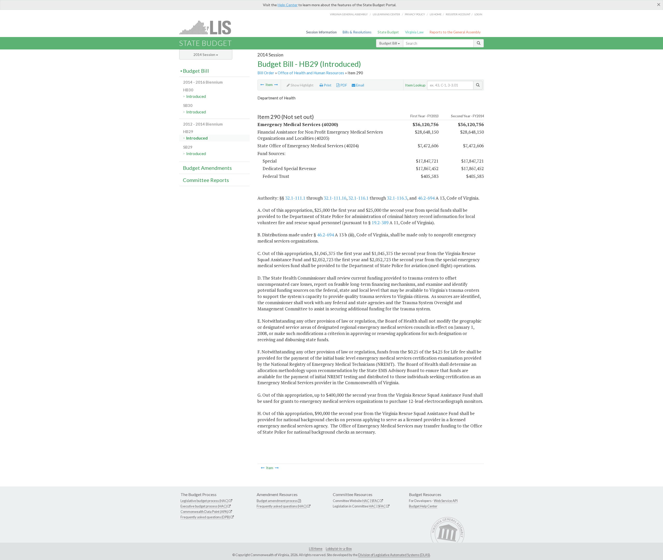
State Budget (388, 32)
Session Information (321, 32)
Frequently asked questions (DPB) (205, 517)
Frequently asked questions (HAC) (282, 506)
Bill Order (265, 72)
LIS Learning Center (386, 14)
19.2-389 (380, 223)
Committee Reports (206, 180)
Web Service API (446, 501)
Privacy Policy (415, 14)
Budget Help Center (423, 506)
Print (327, 85)
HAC (365, 501)
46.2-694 (426, 198)
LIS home (436, 14)
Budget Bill (388, 43)
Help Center (288, 5)
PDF (343, 85)
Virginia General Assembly (349, 14)
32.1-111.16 (335, 198)
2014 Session (204, 54)
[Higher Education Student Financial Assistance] (262, 85)
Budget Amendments (207, 168)
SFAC (375, 501)
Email (359, 85)
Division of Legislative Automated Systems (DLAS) (394, 555)
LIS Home (315, 549)
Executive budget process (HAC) (204, 506)
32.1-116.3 (397, 198)
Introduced (196, 96)
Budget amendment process (277, 501)
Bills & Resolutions (357, 32)
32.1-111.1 (295, 198)
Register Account (458, 14)
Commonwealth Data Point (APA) (204, 512)
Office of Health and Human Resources (311, 72)
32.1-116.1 (358, 198)
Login (478, 14)
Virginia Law (414, 32)
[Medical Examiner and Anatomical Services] (276, 85)
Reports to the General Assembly (455, 32)
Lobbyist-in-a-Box (339, 549)
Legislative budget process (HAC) (204, 501)
